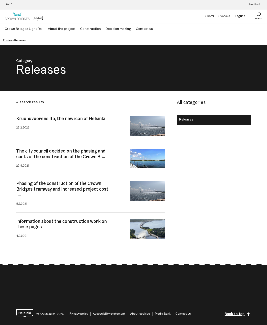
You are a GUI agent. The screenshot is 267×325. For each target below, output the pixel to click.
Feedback (255, 4)
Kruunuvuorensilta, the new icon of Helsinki (60, 119)
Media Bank (163, 313)
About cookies (140, 313)
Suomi (209, 16)
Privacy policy (78, 313)
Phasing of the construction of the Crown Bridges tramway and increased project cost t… (62, 189)
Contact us (183, 313)
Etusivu (7, 40)
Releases (186, 119)
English (240, 16)
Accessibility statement (109, 313)
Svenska (224, 16)
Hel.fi (9, 4)
